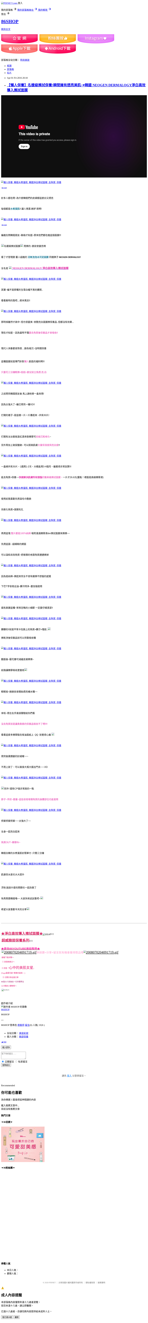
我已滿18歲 (7, 1317)
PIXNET (52, 1282)
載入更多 (6, 1047)
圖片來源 (4, 188)
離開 (16, 1317)
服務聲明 (101, 1282)
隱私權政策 (90, 1282)
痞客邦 (20, 1025)
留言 (27, 1025)
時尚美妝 (24, 60)
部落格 (10, 69)
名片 (9, 73)
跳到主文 (5, 29)
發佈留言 (6, 1065)
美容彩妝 (23, 1033)
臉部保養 (23, 1036)
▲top (3, 1042)
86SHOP (9, 21)
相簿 (9, 66)
